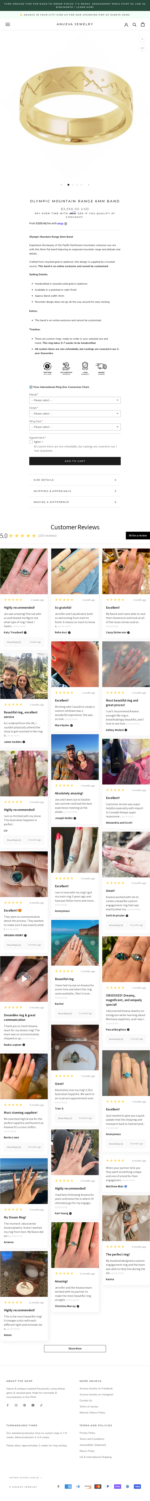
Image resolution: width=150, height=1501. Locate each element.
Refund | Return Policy (92, 1412)
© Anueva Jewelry (23, 1487)
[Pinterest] (24, 1405)
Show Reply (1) (14, 642)
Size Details (44, 480)
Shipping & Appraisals (52, 491)
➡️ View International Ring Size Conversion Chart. (59, 387)
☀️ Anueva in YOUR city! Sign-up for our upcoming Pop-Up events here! (75, 15)
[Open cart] (143, 24)
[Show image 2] (73, 185)
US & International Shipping (96, 1457)
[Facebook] (7, 1405)
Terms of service (89, 1406)
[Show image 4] (81, 185)
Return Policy (87, 1451)
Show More (19, 626)
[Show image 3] (77, 185)
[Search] (134, 24)
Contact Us (86, 1400)
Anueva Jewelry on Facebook (96, 1388)
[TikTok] (41, 1405)
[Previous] (61, 185)
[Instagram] (16, 1405)
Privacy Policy (87, 1433)
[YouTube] (33, 1405)
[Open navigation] (7, 24)
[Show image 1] (68, 185)
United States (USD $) (24, 1478)
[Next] (88, 185)
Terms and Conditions (92, 1439)
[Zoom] (142, 39)
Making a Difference (51, 502)
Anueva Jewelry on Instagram (96, 1394)
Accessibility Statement (93, 1445)
